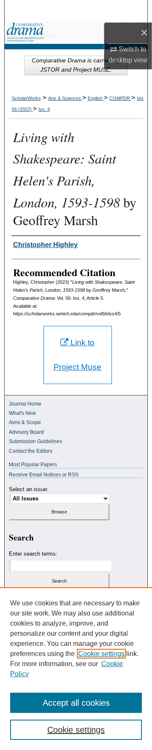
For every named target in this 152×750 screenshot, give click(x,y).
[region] (76, 668)
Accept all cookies (76, 702)
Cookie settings (101, 653)
